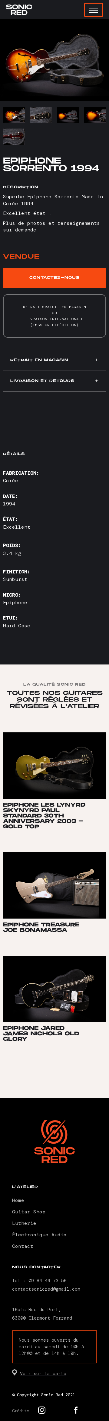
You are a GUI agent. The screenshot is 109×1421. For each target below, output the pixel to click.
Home (18, 1200)
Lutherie (24, 1223)
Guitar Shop (28, 1212)
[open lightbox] (54, 60)
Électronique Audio (39, 1234)
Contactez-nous (54, 278)
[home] (19, 10)
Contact (22, 1246)
